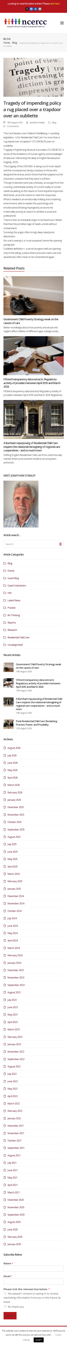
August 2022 (13, 1066)
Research (12, 630)
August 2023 (13, 992)
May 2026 (12, 770)
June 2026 (12, 762)
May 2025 (12, 859)
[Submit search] (60, 544)
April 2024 (12, 940)
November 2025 (15, 814)
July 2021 (12, 1162)
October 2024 (14, 911)
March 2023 (13, 1029)
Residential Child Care (18, 637)
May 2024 (12, 933)
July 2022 (12, 1074)
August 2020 (13, 1222)
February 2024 (14, 955)
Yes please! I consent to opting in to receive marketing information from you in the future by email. (32, 1298)
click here (55, 3)
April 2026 (12, 777)
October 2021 (14, 1140)
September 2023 (15, 985)
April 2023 (12, 1022)
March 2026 (13, 785)
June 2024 (12, 926)
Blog (54, 122)
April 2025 (12, 866)
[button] (62, 23)
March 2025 (13, 874)
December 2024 (15, 896)
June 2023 (12, 1007)
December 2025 (15, 807)
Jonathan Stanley (37, 122)
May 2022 (12, 1088)
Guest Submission (16, 585)
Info (9, 593)
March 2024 (13, 948)
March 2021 (13, 1192)
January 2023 (14, 1044)
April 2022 (12, 1096)
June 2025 (12, 851)
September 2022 (15, 1059)
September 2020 (15, 1214)
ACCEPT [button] (39, 1339)
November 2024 (15, 903)
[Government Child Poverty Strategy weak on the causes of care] (33, 295)
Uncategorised (15, 644)
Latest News (13, 600)
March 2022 (13, 1103)
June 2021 (12, 1170)
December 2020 (15, 1200)
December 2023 (15, 970)
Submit (10, 1315)
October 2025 (14, 822)
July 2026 (12, 755)
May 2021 (12, 1177)
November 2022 (15, 1051)
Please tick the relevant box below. (27, 1289)
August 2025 (13, 837)
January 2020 (14, 1244)
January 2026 (14, 800)
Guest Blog (13, 578)
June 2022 (12, 1081)
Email (8, 1276)
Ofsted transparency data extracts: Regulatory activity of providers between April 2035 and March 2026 (31, 382)
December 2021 (15, 1125)
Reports (11, 622)
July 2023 (12, 1000)
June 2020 (12, 1229)
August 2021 (13, 1155)
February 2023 (14, 1037)
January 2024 (14, 963)
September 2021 (15, 1148)
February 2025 (14, 881)
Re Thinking (13, 615)
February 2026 (14, 792)
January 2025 (14, 888)
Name (8, 1263)
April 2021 (12, 1185)
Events (10, 570)
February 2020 (14, 1237)
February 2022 (14, 1111)
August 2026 (13, 748)
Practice (11, 607)
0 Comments (13, 126)
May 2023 (12, 1014)
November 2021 (15, 1133)
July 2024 (12, 918)
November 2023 (15, 977)
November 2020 (15, 1207)
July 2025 (12, 844)
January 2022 (14, 1118)
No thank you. (16, 1306)
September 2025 (15, 829)
